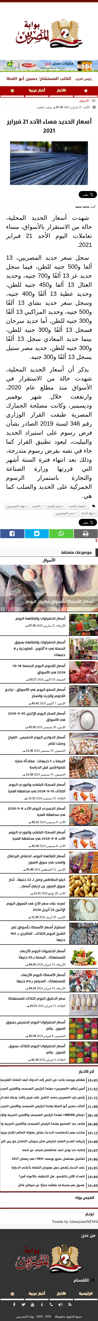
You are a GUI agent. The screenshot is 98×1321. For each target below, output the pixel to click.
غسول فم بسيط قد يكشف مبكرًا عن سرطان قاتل (51, 1185)
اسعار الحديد (76, 506)
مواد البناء (87, 513)
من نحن (88, 1235)
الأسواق (84, 101)
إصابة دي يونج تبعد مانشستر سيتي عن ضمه (53, 1150)
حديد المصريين (65, 513)
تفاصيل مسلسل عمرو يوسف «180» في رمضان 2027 (48, 1159)
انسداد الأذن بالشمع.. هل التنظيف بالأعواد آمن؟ (52, 1176)
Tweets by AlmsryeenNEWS (75, 1221)
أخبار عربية (37, 90)
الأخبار (61, 90)
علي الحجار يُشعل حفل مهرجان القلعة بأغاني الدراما (48, 1167)
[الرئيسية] (86, 91)
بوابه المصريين (16, 506)
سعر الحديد (54, 506)
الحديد (36, 506)
